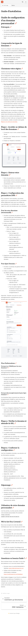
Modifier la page (6, 593)
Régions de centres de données (9, 121)
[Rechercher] (22, 2)
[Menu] (26, 2)
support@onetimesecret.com (16, 568)
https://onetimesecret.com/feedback (13, 574)
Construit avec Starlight (15, 613)
